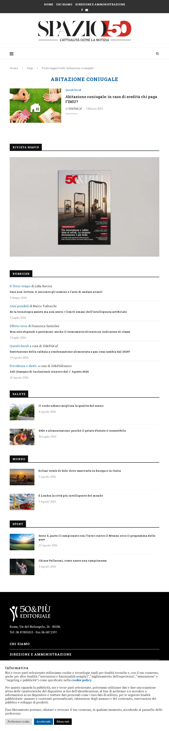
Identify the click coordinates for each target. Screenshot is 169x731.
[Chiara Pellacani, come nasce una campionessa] (22, 567)
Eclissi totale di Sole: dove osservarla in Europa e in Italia (80, 471)
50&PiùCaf (75, 108)
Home (48, 4)
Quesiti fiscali (73, 90)
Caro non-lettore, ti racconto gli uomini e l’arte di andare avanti (56, 292)
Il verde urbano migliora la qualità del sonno (71, 406)
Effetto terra (18, 326)
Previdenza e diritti (23, 366)
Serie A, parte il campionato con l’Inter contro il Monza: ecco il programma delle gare (97, 537)
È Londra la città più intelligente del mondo (71, 495)
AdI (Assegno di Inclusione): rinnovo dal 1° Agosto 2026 (49, 371)
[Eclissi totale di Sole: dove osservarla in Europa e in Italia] (22, 477)
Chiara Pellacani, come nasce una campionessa (73, 560)
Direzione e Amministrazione (100, 4)
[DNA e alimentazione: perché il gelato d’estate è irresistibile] (22, 437)
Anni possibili (19, 306)
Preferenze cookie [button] (18, 721)
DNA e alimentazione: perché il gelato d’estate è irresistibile (82, 430)
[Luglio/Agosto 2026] (84, 207)
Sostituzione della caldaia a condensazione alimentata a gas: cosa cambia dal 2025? (70, 351)
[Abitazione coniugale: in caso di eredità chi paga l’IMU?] (35, 105)
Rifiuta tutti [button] (62, 721)
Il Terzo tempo (20, 286)
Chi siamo (64, 4)
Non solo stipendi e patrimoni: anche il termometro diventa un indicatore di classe (70, 332)
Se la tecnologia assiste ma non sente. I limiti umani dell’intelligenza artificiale (68, 312)
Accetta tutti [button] (43, 721)
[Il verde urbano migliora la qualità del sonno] (22, 412)
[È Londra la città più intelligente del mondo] (22, 502)
